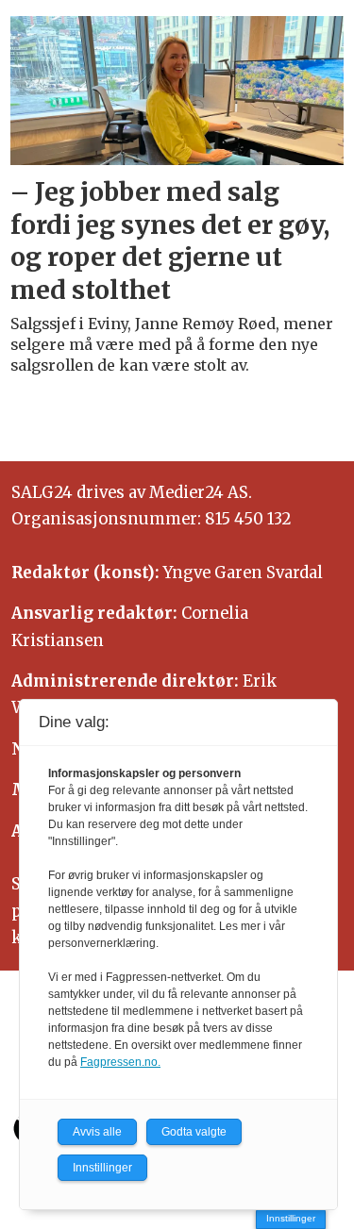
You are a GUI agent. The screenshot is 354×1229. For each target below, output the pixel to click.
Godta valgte (194, 1131)
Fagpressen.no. (120, 1062)
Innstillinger (290, 1218)
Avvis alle (97, 1131)
